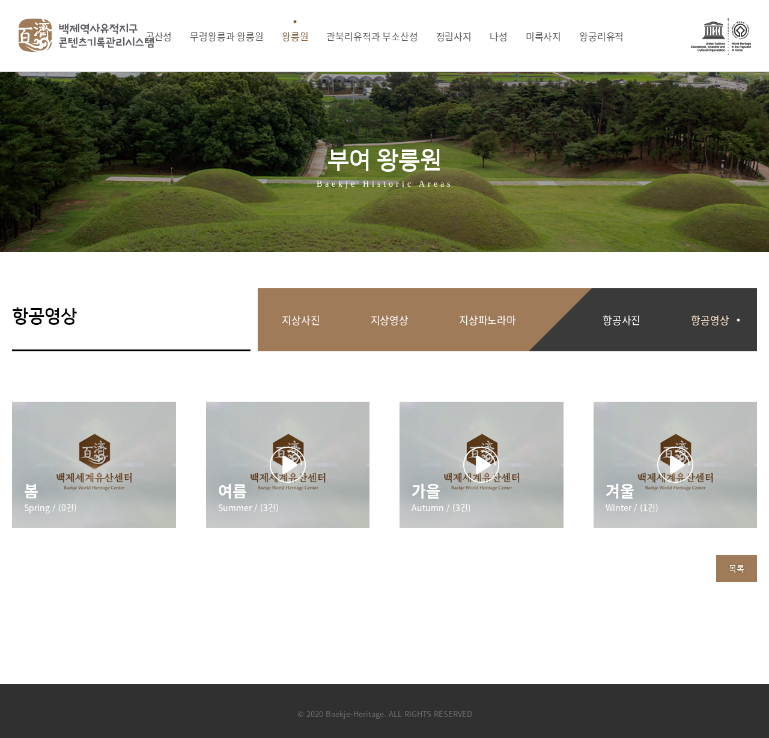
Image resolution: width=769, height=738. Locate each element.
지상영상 (390, 319)
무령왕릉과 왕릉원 (227, 36)
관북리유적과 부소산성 (372, 36)
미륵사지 (543, 36)
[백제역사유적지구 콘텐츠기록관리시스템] (86, 35)
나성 (499, 36)
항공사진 (621, 319)
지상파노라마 (487, 319)
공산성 (158, 36)
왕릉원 (295, 36)
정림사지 (454, 36)
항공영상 (710, 319)
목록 (736, 568)
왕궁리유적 (601, 36)
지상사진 (301, 319)
